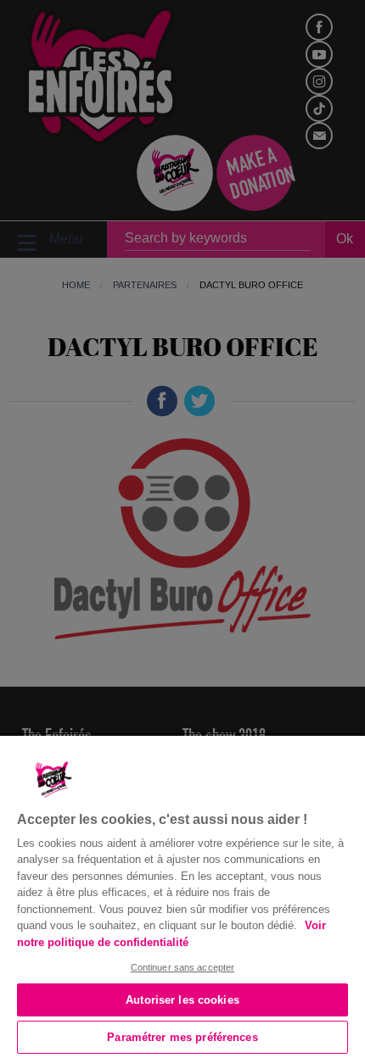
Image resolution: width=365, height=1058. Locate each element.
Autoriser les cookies (182, 1000)
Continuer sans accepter (183, 967)
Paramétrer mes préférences (182, 1037)
